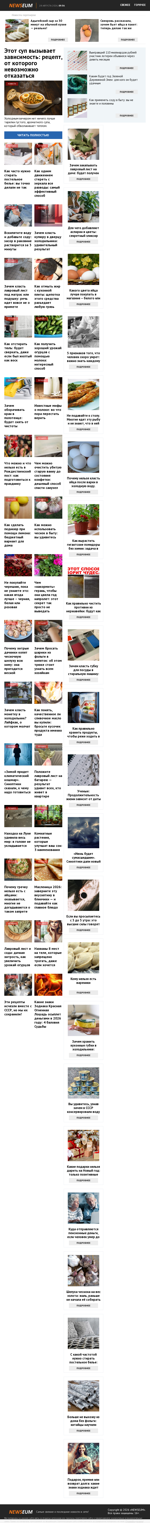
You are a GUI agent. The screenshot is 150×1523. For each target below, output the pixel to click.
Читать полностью (33, 135)
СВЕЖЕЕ (125, 5)
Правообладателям (134, 1521)
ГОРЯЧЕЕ (140, 5)
